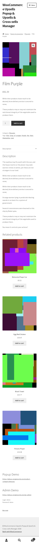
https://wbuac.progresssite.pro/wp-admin (16, 495)
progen (18, 136)
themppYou (6, 138)
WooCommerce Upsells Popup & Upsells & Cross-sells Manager (12, 15)
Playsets (27, 34)
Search (19, 540)
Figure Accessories (16, 34)
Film (7, 136)
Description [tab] (6, 149)
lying (11, 136)
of (14, 136)
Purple (24, 136)
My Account (6, 540)
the (28, 136)
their (31, 136)
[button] (33, 45)
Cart (30, 538)
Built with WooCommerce (12, 531)
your (12, 138)
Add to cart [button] (19, 286)
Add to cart (18, 123)
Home (7, 34)
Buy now (5, 510)
